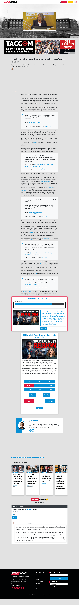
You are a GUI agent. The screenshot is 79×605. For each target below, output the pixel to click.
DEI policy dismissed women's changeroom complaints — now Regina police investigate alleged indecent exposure (61, 482)
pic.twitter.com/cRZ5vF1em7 (32, 254)
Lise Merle (57, 491)
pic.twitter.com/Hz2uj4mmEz (32, 166)
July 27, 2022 (44, 169)
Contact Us (38, 583)
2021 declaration (34, 239)
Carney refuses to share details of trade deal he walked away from (46, 478)
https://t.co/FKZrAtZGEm (35, 212)
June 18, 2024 (44, 287)
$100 (28, 385)
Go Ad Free (15, 91)
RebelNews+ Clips (44, 483)
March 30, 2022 (45, 216)
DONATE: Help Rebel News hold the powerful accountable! (39, 336)
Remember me (17, 514)
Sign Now (43, 328)
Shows (32, 2)
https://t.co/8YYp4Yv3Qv (35, 122)
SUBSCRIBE (28, 509)
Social (37, 585)
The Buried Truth (40, 457)
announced (34, 193)
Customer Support (39, 581)
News (27, 2)
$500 (50, 385)
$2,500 (39, 389)
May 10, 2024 (44, 257)
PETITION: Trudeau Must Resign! (39, 299)
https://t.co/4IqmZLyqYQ (45, 253)
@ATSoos (36, 164)
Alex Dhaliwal (16, 69)
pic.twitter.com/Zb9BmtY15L (32, 124)
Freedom (13, 457)
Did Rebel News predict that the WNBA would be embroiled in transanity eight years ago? (18, 479)
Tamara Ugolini (30, 485)
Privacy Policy (38, 575)
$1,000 (29, 389)
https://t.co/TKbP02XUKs (46, 164)
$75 (50, 381)
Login (37, 588)
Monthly (46, 395)
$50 (39, 381)
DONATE (39, 408)
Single (32, 395)
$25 (29, 381)
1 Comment (34, 69)
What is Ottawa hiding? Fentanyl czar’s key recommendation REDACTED (32, 479)
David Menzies (15, 485)
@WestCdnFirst (34, 253)
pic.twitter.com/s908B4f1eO (32, 284)
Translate (59, 586)
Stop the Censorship (21, 457)
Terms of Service (39, 577)
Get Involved (38, 2)
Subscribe (37, 579)
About (49, 2)
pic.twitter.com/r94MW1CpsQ (32, 214)
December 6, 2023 (48, 126)
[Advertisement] (39, 82)
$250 (39, 385)
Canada (28, 457)
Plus (45, 2)
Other (50, 389)
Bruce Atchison (18, 523)
